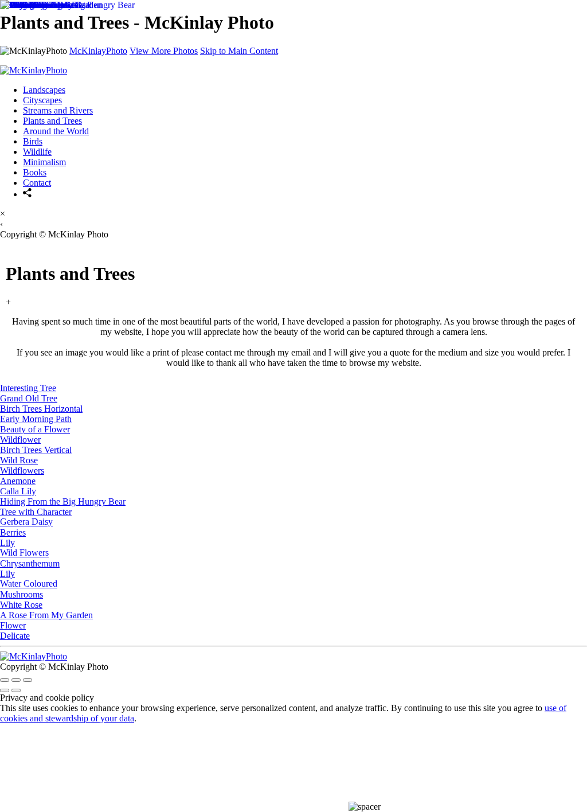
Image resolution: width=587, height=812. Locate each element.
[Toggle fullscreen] (16, 680)
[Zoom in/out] (27, 680)
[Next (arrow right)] (16, 690)
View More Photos (164, 51)
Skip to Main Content (239, 51)
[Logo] (33, 656)
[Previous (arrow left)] (4, 690)
